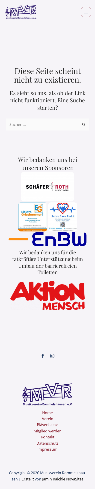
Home (47, 412)
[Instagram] (52, 356)
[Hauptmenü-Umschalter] (86, 12)
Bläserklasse (47, 424)
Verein (47, 418)
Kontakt (47, 437)
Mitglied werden (48, 431)
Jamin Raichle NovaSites (62, 479)
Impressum (47, 449)
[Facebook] (43, 356)
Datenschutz (47, 443)
